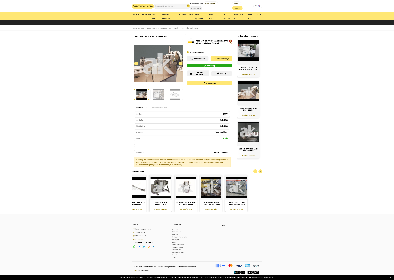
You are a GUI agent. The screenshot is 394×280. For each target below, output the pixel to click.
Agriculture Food (238, 14)
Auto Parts (154, 14)
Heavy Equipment (199, 14)
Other (259, 14)
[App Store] (253, 274)
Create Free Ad (196, 8)
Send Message (223, 58)
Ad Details (138, 108)
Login (236, 4)
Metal (191, 14)
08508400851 (140, 232)
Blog (223, 225)
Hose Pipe (250, 14)
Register (237, 8)
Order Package (210, 4)
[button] (180, 63)
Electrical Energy (212, 14)
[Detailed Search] (188, 5)
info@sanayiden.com (143, 229)
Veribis (135, 270)
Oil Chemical (226, 14)
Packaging (183, 14)
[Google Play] (239, 274)
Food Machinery (165, 28)
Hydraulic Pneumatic (166, 14)
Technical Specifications (156, 108)
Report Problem (199, 73)
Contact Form (138, 240)
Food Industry (152, 28)
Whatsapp (211, 65)
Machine (135, 14)
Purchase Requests (196, 4)
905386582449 (140, 236)
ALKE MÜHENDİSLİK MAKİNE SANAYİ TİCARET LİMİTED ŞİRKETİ (212, 42)
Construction (146, 14)
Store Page (211, 83)
